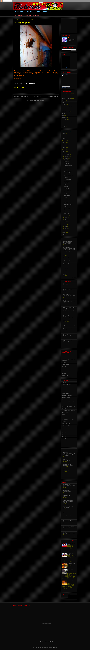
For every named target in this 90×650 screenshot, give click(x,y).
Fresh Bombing (67, 179)
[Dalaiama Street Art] (66, 86)
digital (63, 102)
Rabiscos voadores (68, 204)
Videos (29, 11)
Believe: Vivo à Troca (68, 520)
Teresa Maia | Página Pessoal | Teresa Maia (68, 501)
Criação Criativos (65, 393)
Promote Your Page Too (66, 87)
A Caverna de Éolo (67, 511)
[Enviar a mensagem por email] (29, 83)
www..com (65, 56)
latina (63, 115)
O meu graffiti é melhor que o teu (69, 417)
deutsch (63, 100)
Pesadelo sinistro (67, 195)
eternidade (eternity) (66, 106)
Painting (66, 186)
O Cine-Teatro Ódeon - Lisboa (69, 533)
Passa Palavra (66, 294)
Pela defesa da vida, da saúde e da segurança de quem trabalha (69, 302)
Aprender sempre (66, 290)
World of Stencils (65, 442)
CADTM (65, 270)
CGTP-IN (65, 300)
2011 (64, 149)
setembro (67, 215)
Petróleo (66, 184)
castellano (64, 96)
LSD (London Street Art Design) (68, 410)
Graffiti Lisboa (65, 404)
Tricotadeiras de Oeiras (68, 526)
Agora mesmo (67, 191)
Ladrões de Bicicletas (68, 289)
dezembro (67, 154)
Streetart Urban (65, 427)
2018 (64, 138)
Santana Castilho (67, 334)
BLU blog (65, 469)
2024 (64, 133)
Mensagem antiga (53, 96)
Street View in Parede (70, 570)
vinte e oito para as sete (68, 465)
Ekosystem (64, 399)
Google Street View (66, 111)
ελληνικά (63, 126)
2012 (64, 147)
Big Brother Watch (65, 357)
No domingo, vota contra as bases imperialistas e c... (68, 172)
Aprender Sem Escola (68, 515)
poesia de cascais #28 (67, 512)
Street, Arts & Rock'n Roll (67, 425)
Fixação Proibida (67, 464)
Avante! (63, 354)
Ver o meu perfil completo (71, 42)
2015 (64, 142)
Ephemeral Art (67, 181)
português (64, 119)
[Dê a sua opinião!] (30, 83)
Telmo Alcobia (66, 495)
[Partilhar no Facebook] (33, 83)
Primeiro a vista (67, 209)
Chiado (65, 193)
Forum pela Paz (65, 364)
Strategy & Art (65, 375)
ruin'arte (65, 532)
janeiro (66, 230)
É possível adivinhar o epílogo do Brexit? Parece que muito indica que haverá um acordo (69, 343)
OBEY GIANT (66, 452)
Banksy (63, 386)
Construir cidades (68, 169)
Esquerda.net (65, 362)
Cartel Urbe (64, 388)
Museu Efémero (67, 190)
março (66, 226)
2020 (64, 135)
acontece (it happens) (66, 93)
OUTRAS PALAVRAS (67, 241)
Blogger (55, 647)
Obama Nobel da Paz (68, 175)
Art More (64, 382)
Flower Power (67, 199)
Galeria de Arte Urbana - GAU (68, 401)
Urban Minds (64, 436)
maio (66, 222)
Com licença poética (67, 491)
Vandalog (64, 438)
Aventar (65, 283)
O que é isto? (66, 67)
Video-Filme (64, 124)
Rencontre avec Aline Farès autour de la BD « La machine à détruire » (69, 273)
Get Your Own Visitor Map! (46, 641)
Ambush (65, 473)
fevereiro (66, 228)
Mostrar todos (74, 277)
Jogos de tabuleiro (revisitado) (69, 325)
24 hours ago (67, 208)
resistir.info (64, 373)
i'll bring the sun (66, 507)
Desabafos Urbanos (66, 397)
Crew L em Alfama (68, 200)
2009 (64, 153)
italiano (63, 113)
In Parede (66, 202)
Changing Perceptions (67, 167)
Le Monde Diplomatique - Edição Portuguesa (69, 316)
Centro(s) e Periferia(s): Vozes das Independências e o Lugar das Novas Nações (69, 319)
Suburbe (63, 430)
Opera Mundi (64, 366)
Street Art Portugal (66, 423)
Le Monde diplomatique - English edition (69, 258)
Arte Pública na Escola (66, 384)
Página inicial (19, 11)
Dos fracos (66, 163)
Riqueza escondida (68, 165)
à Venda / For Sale (41, 11)
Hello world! (65, 502)
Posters (65, 197)
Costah (63, 391)
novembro (67, 156)
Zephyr (63, 445)
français (63, 109)
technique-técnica (65, 121)
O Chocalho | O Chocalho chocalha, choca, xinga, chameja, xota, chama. (69, 308)
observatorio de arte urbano (68, 419)
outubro (66, 158)
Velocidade (66, 211)
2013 (64, 145)
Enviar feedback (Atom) (38, 100)
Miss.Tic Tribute (66, 460)
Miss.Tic (65, 459)
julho (66, 219)
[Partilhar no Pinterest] (34, 83)
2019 (64, 136)
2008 (64, 232)
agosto (66, 217)
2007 (64, 234)
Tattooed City (64, 432)
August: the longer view (67, 260)
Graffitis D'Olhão (65, 408)
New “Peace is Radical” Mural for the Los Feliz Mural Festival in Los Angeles (69, 454)
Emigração (65, 496)
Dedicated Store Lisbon (67, 395)
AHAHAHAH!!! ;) (67, 159)
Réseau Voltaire (66, 247)
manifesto (64, 117)
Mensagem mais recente (21, 96)
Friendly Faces (66, 475)
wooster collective (65, 440)
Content (66, 177)
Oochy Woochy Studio (68, 506)
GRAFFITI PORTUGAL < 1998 (68, 406)
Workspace (66, 161)
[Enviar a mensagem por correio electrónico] (27, 83)
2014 (64, 144)
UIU (63, 434)
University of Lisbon (68, 182)
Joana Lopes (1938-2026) (68, 330)
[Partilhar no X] (31, 83)
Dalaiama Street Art (65, 74)
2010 (64, 151)
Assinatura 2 (66, 188)
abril (66, 224)
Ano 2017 (65, 516)
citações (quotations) (66, 98)
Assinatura (66, 213)
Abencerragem (66, 484)
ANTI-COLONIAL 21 (67, 340)
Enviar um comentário (20, 90)
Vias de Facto (66, 323)
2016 (64, 140)
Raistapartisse (65, 371)
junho (66, 221)
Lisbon (65, 206)
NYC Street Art (65, 414)
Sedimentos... (66, 490)
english (63, 104)
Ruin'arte (64, 421)
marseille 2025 (66, 470)
